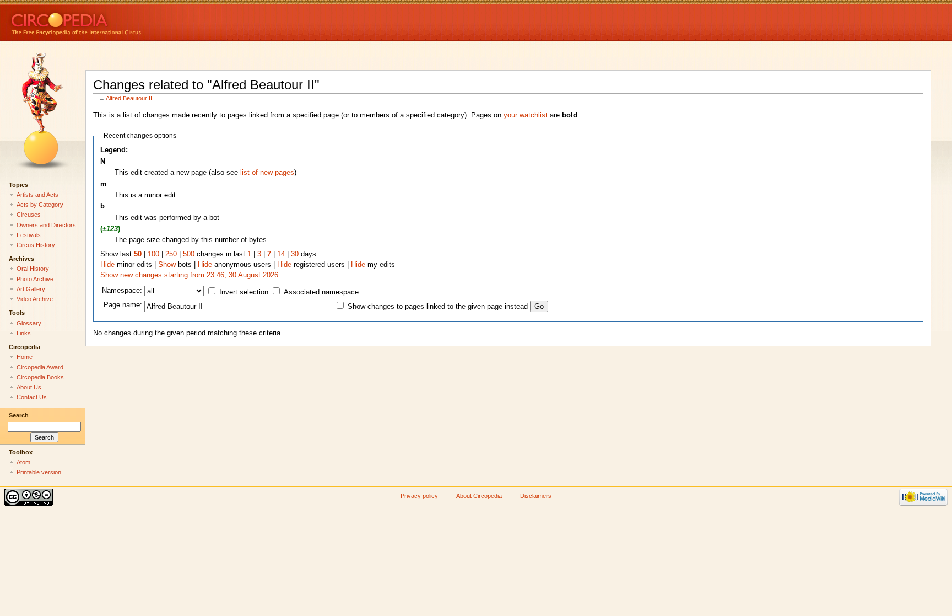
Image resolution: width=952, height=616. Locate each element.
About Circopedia (479, 495)
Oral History (33, 268)
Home (25, 356)
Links (24, 333)
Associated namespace (321, 292)
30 (295, 254)
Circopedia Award (40, 367)
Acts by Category (40, 204)
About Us (29, 387)
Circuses (29, 214)
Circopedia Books (40, 377)
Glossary (29, 323)
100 (153, 254)
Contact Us (32, 397)
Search (19, 415)
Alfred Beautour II (129, 98)
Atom (23, 462)
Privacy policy (419, 495)
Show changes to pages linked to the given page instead (438, 306)
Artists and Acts (37, 194)
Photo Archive (35, 279)
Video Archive (35, 299)
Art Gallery (31, 289)
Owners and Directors (46, 225)
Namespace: (122, 290)
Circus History (36, 245)
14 (281, 254)
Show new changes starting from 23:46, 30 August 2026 (189, 275)
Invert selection (243, 292)
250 (171, 254)
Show (167, 265)
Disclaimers (535, 495)
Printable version (39, 472)
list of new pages (267, 172)
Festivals (29, 235)
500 (188, 254)
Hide (107, 265)
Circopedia (113, 20)
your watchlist (526, 115)
